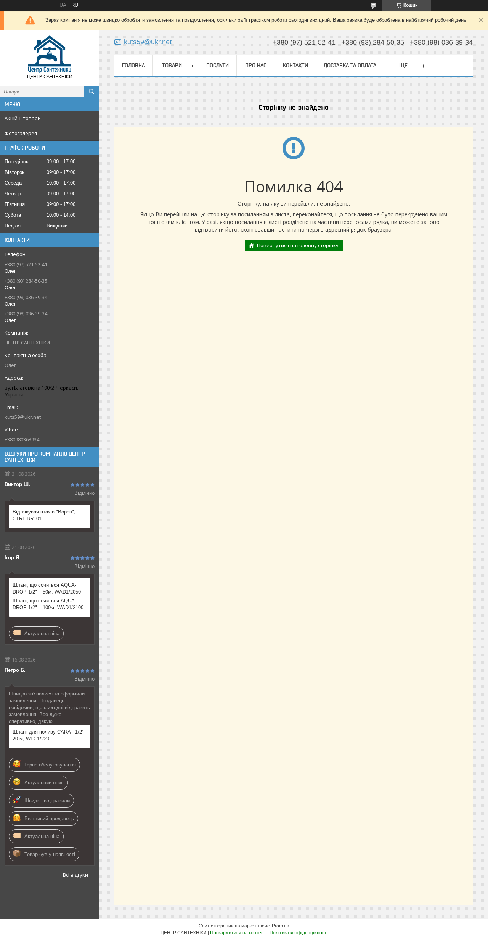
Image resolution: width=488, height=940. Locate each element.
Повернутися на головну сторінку (298, 245)
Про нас (255, 65)
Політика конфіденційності (299, 932)
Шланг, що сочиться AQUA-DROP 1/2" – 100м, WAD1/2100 (48, 604)
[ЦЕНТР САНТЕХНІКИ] (49, 54)
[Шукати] (91, 91)
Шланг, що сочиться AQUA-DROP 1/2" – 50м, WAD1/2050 (47, 588)
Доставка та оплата (350, 65)
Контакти (295, 65)
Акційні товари (23, 118)
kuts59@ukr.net (23, 417)
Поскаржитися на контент (238, 932)
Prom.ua (280, 926)
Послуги (217, 65)
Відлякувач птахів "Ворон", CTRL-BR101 (44, 515)
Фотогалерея (21, 133)
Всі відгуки (75, 874)
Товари (172, 65)
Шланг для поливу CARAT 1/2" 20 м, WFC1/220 (48, 735)
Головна (133, 65)
